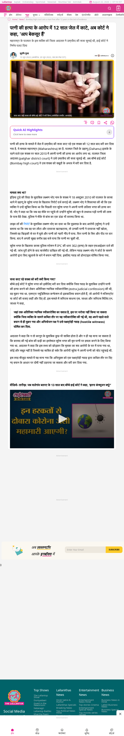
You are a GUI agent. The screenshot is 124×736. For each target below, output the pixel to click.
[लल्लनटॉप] (8, 8)
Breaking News (64, 707)
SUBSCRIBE (114, 549)
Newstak (51, 1)
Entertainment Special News (86, 708)
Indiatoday (28, 1)
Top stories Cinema (89, 704)
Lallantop (7, 1)
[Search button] (109, 8)
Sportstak (40, 1)
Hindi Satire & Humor (63, 700)
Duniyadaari (40, 700)
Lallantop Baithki (42, 711)
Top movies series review (88, 713)
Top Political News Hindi (65, 711)
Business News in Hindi (110, 700)
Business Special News (110, 710)
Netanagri (39, 708)
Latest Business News (109, 705)
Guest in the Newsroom (40, 704)
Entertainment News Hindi (86, 700)
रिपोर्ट (27, 224)
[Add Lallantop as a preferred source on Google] (101, 55)
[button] (118, 8)
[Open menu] (5, 15)
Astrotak (77, 1)
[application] (62, 419)
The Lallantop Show (41, 696)
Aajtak (17, 1)
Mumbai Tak (64, 1)
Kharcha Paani (41, 714)
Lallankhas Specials (66, 704)
